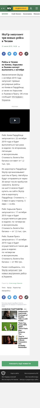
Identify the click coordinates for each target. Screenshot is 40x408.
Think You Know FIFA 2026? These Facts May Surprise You (23, 328)
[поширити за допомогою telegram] (15, 54)
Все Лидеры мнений (9, 377)
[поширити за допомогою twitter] (9, 54)
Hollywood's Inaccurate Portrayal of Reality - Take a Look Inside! (23, 316)
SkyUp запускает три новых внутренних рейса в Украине (14, 273)
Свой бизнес (16, 14)
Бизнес (5, 14)
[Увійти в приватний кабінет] (30, 8)
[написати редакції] (21, 54)
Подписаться (20, 8)
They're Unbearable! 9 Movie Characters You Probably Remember (23, 342)
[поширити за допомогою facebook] (4, 54)
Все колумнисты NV (31, 373)
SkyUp (20, 74)
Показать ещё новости (20, 364)
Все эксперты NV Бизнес (10, 379)
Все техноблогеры (31, 377)
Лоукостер (17, 288)
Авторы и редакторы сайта (29, 379)
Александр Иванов (15, 283)
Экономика (27, 14)
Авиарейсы (6, 291)
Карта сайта (15, 373)
